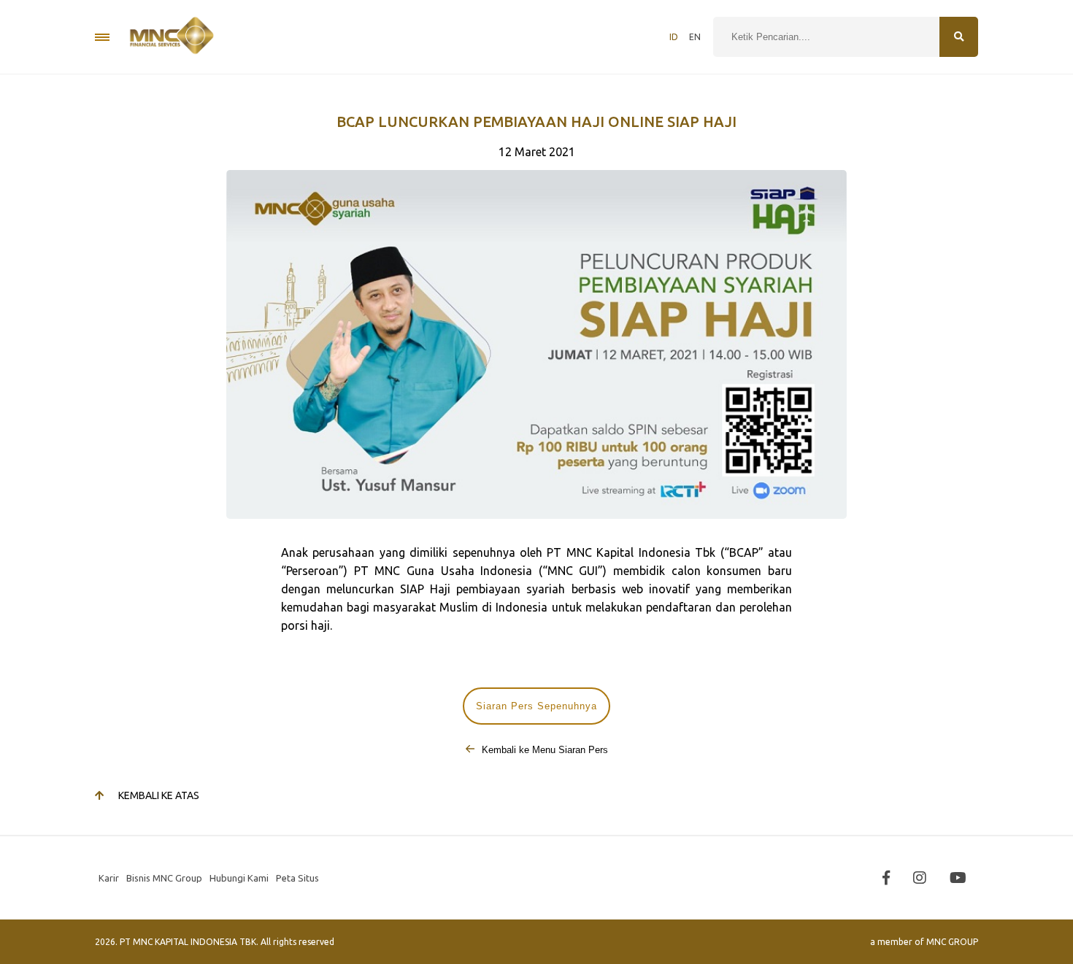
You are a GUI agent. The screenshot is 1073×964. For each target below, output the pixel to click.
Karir (109, 878)
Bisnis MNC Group (164, 878)
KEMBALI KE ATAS (158, 795)
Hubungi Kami (239, 878)
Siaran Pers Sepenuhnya (536, 706)
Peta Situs (297, 878)
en (695, 37)
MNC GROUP (952, 941)
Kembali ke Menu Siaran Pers (543, 749)
